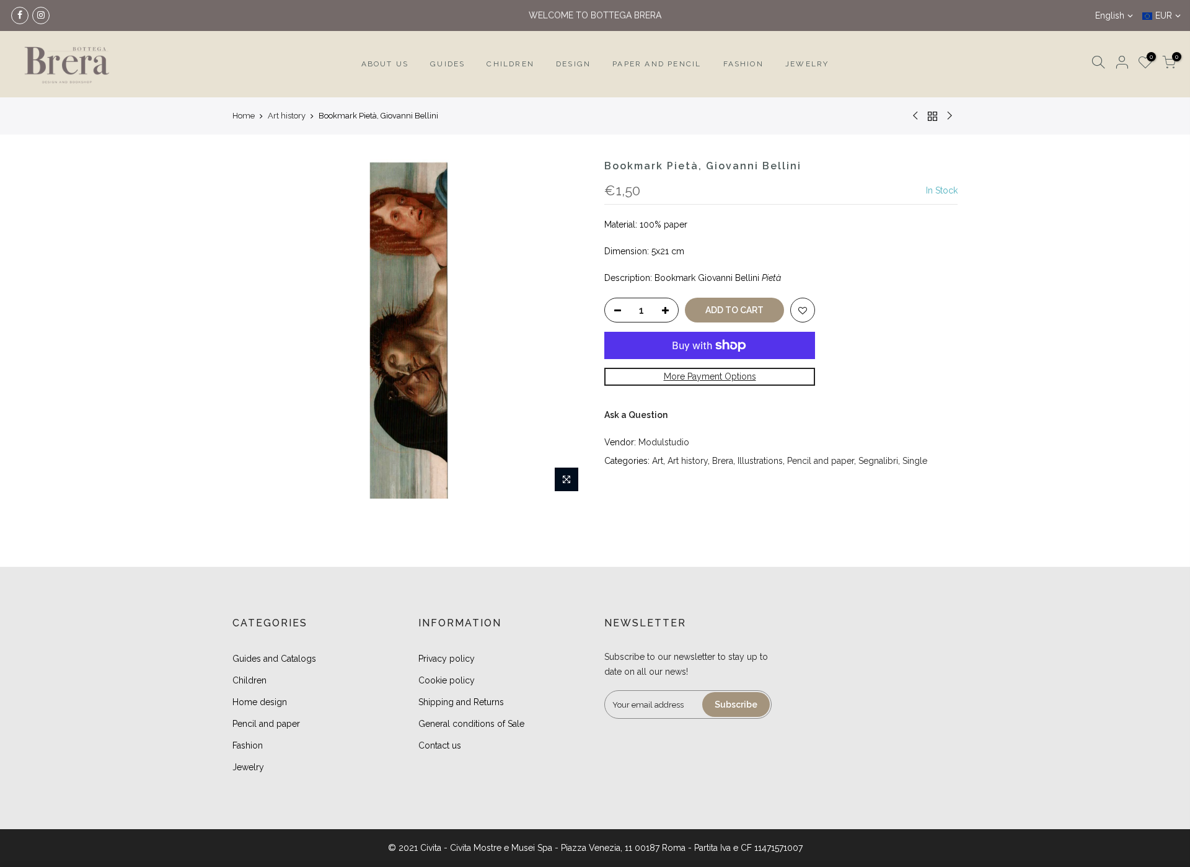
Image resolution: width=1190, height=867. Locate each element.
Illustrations (760, 461)
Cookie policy (446, 680)
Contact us (439, 745)
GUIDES (447, 64)
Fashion (247, 745)
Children (249, 680)
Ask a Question (636, 415)
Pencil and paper (820, 461)
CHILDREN (510, 64)
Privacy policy (446, 659)
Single (914, 461)
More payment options (710, 376)
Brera (722, 461)
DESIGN (573, 64)
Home (243, 115)
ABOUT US (385, 64)
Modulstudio (663, 442)
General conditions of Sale (471, 724)
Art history (287, 115)
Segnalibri (878, 461)
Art (657, 461)
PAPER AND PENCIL (656, 64)
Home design (259, 702)
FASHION (743, 64)
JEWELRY (807, 64)
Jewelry (248, 767)
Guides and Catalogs (274, 659)
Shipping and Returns (461, 702)
